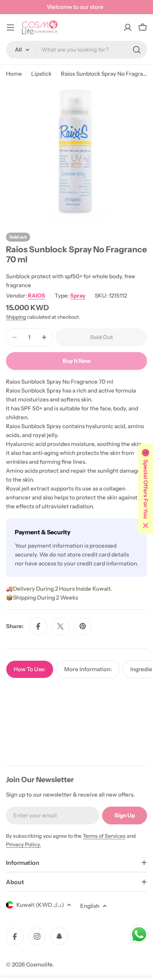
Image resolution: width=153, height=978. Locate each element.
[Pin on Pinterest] (83, 626)
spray (77, 295)
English (90, 905)
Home (14, 73)
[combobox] (76, 50)
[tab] (29, 669)
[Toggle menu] (10, 27)
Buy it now (77, 360)
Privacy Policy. (23, 844)
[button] (145, 489)
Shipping (16, 317)
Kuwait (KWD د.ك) (40, 904)
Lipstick (41, 73)
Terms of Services (104, 836)
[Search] (136, 49)
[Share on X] (60, 626)
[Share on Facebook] (38, 626)
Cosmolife (39, 964)
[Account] (127, 27)
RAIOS (36, 295)
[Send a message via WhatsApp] (139, 934)
